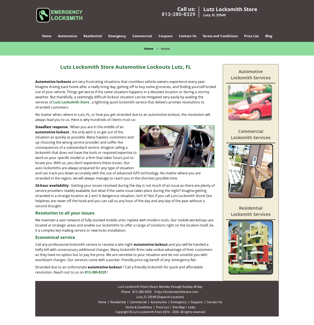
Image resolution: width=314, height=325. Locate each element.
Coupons (165, 36)
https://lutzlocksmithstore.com (176, 292)
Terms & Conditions (138, 307)
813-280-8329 (178, 14)
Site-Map (178, 307)
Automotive (67, 36)
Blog (268, 36)
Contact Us (187, 36)
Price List (251, 36)
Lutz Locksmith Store (71, 102)
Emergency (117, 36)
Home (46, 36)
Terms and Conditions (220, 36)
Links (191, 307)
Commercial (142, 36)
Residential (93, 36)
